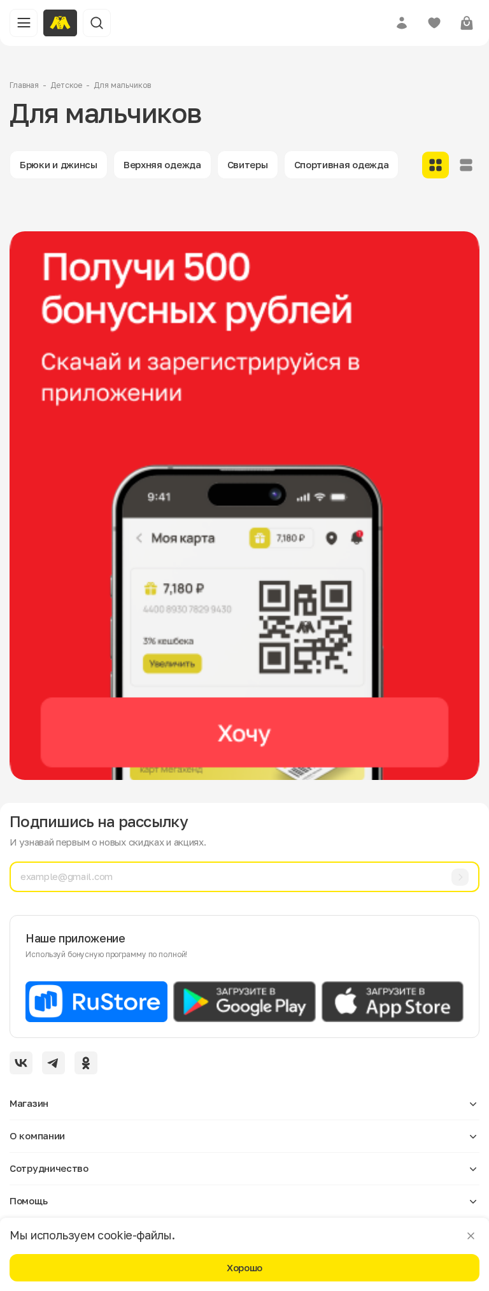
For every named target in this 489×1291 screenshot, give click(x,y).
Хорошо (244, 1267)
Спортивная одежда (341, 164)
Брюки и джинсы (58, 164)
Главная (24, 85)
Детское (66, 85)
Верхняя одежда (162, 164)
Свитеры (247, 164)
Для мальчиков (122, 85)
